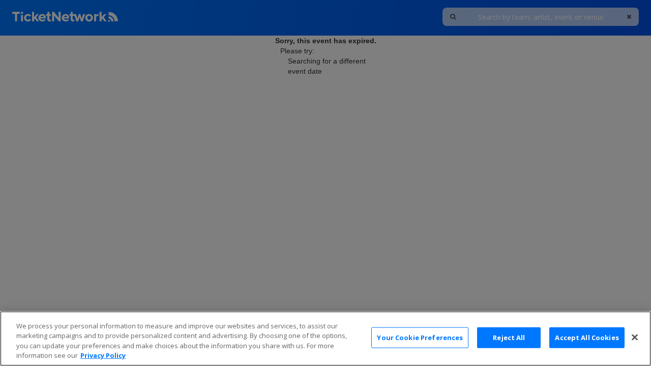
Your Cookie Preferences (420, 337)
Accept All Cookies (586, 337)
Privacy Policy (103, 355)
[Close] (635, 337)
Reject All (509, 337)
